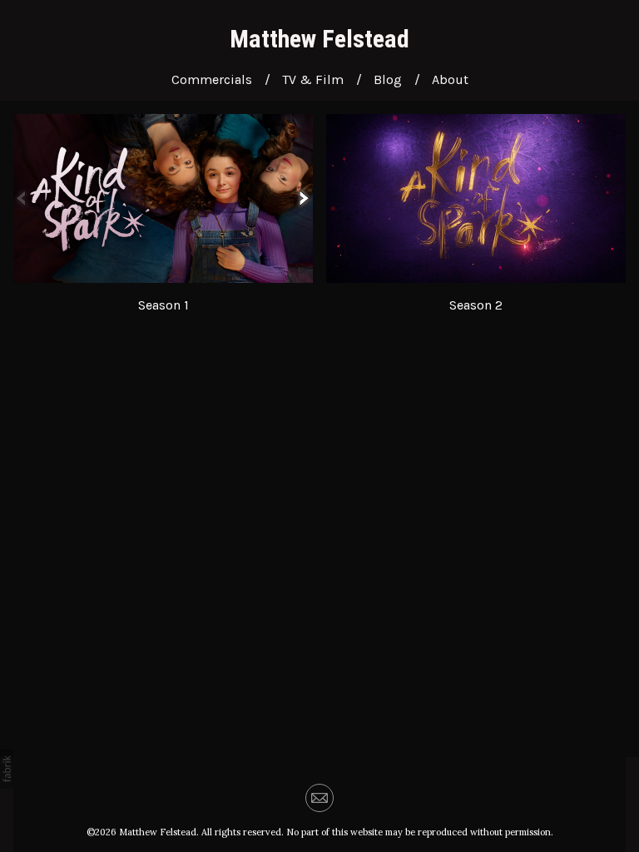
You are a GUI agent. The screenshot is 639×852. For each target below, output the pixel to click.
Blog (388, 79)
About (450, 79)
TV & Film (313, 79)
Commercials (211, 79)
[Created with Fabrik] (6, 769)
